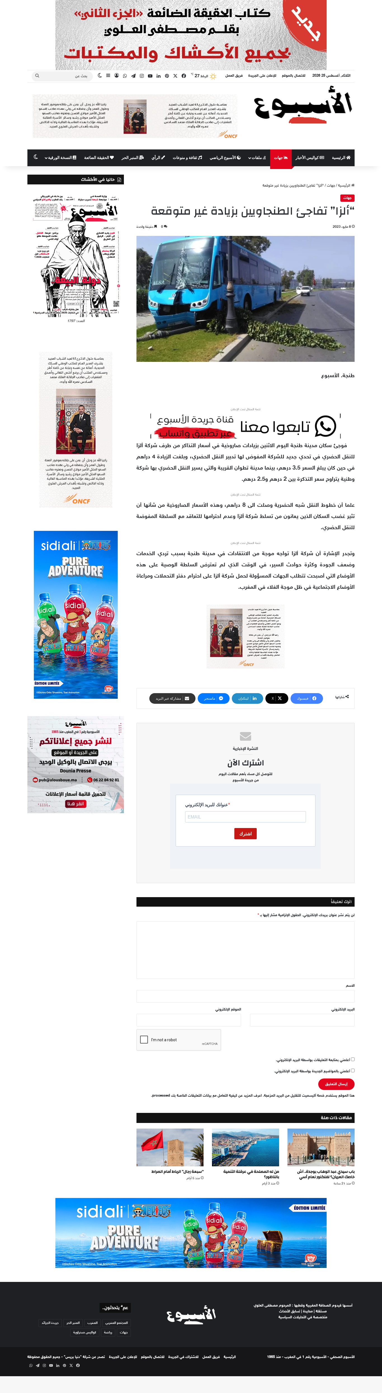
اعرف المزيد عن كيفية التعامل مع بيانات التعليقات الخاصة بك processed (207, 1096)
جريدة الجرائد (50, 1323)
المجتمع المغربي (116, 1323)
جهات (279, 158)
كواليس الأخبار (308, 158)
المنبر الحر (130, 158)
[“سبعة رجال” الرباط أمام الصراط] (170, 1147)
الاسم (350, 986)
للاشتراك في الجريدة (183, 1357)
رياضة (108, 1333)
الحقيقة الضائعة (97, 158)
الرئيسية (339, 158)
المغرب (93, 1323)
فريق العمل (234, 76)
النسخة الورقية (60, 158)
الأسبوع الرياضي (223, 158)
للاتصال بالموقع (293, 76)
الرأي (156, 158)
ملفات (257, 158)
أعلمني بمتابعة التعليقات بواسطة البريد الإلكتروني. (313, 1060)
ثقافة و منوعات (185, 158)
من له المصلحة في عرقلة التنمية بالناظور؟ (251, 1174)
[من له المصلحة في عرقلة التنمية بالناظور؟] (245, 1147)
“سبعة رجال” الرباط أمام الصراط (178, 1171)
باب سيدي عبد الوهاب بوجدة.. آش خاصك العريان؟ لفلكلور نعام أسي (326, 1174)
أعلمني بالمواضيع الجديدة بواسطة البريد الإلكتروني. (312, 1071)
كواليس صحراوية (84, 1333)
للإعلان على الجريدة (262, 76)
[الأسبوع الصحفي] (303, 104)
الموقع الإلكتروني (228, 1009)
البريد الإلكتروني (343, 1009)
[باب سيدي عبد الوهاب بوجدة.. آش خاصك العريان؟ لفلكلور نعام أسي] (321, 1147)
